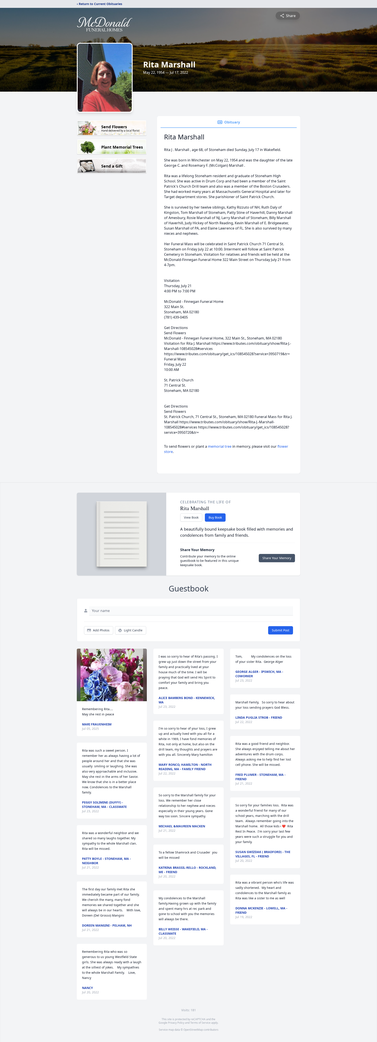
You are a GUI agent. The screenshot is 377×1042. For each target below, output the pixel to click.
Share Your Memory (276, 558)
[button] (112, 675)
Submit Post (280, 630)
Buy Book (215, 517)
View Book (191, 517)
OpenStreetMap (193, 1030)
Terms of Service (200, 1023)
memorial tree (219, 446)
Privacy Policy (176, 1023)
